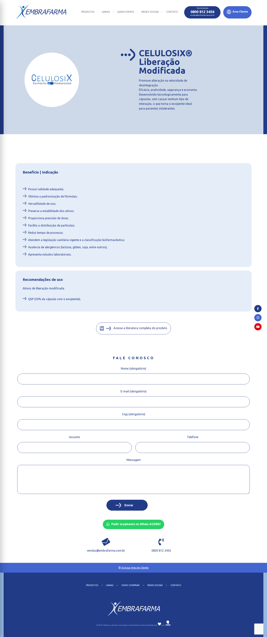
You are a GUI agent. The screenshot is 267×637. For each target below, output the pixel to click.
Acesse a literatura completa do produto (140, 328)
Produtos (88, 12)
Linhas (106, 12)
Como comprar (130, 585)
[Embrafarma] (40, 11)
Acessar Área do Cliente (135, 567)
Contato (172, 12)
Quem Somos (125, 12)
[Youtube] (258, 326)
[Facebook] (258, 308)
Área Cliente (240, 11)
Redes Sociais (150, 12)
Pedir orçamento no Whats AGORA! (136, 524)
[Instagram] (258, 317)
